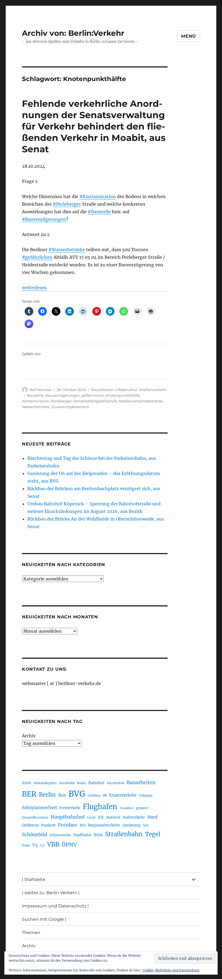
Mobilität (113, 817)
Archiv (29, 735)
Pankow (48, 825)
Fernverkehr (69, 808)
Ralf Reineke (41, 389)
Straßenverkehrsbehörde (141, 401)
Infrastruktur (126, 389)
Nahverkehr (134, 817)
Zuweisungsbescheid (70, 407)
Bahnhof (96, 782)
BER (29, 794)
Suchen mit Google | (44, 919)
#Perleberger (67, 204)
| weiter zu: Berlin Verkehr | (51, 892)
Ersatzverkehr (123, 795)
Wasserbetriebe (36, 407)
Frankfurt (126, 808)
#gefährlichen (37, 257)
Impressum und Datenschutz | (55, 906)
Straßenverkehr (152, 389)
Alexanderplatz (45, 783)
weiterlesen (34, 287)
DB (105, 795)
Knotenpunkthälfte (123, 395)
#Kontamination (97, 196)
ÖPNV (69, 844)
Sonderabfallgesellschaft (95, 401)
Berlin (47, 794)
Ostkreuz (30, 825)
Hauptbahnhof (68, 817)
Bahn (81, 783)
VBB (53, 844)
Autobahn (67, 783)
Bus (62, 795)
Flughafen (100, 806)
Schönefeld (34, 835)
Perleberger (61, 401)
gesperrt (142, 808)
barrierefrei (115, 783)
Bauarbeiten (102, 389)
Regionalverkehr (104, 825)
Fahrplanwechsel (39, 807)
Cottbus (94, 795)
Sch (146, 825)
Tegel (152, 834)
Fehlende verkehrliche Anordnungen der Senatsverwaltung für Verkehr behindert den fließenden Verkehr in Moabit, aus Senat (94, 126)
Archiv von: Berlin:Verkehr (73, 33)
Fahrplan (145, 795)
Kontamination (35, 401)
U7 (42, 845)
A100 (26, 782)
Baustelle (35, 395)
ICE (101, 817)
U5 (35, 845)
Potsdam (67, 825)
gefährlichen (92, 395)
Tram (26, 845)
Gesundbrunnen (35, 817)
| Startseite (33, 879)
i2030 (91, 817)
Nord (152, 817)
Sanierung (132, 825)
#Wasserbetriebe (66, 249)
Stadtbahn (82, 835)
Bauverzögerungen (62, 395)
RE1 (83, 825)
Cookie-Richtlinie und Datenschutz (171, 970)
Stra (98, 834)
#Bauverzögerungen (44, 219)
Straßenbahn (124, 834)
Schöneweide (60, 835)
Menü (188, 36)
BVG (76, 794)
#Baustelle (99, 211)
